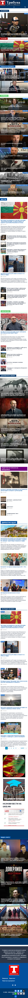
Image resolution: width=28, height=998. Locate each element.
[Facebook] (13, 985)
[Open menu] (14, 7)
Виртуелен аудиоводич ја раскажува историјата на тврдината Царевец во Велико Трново (14, 708)
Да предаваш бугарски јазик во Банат (10, 592)
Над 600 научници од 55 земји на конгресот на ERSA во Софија (12, 274)
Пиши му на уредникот (8, 980)
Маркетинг (12, 978)
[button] (9, 36)
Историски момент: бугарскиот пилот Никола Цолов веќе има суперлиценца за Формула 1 (14, 681)
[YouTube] (15, 985)
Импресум (5, 978)
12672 (22, 748)
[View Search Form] (25, 7)
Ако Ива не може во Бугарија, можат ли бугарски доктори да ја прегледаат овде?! (13, 332)
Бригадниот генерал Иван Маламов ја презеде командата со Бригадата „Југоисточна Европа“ (13, 736)
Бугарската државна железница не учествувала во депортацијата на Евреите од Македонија (14, 490)
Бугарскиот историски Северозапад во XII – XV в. (13, 566)
